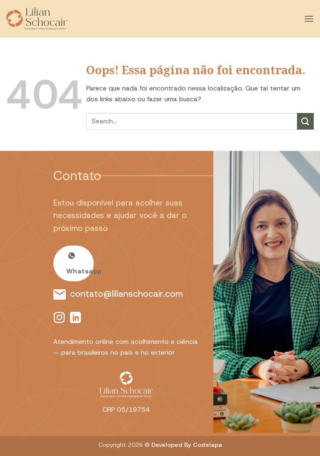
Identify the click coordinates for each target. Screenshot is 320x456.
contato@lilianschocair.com (126, 294)
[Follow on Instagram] (59, 318)
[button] (309, 18)
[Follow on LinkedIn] (75, 318)
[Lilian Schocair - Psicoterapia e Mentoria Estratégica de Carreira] (48, 19)
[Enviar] (305, 121)
